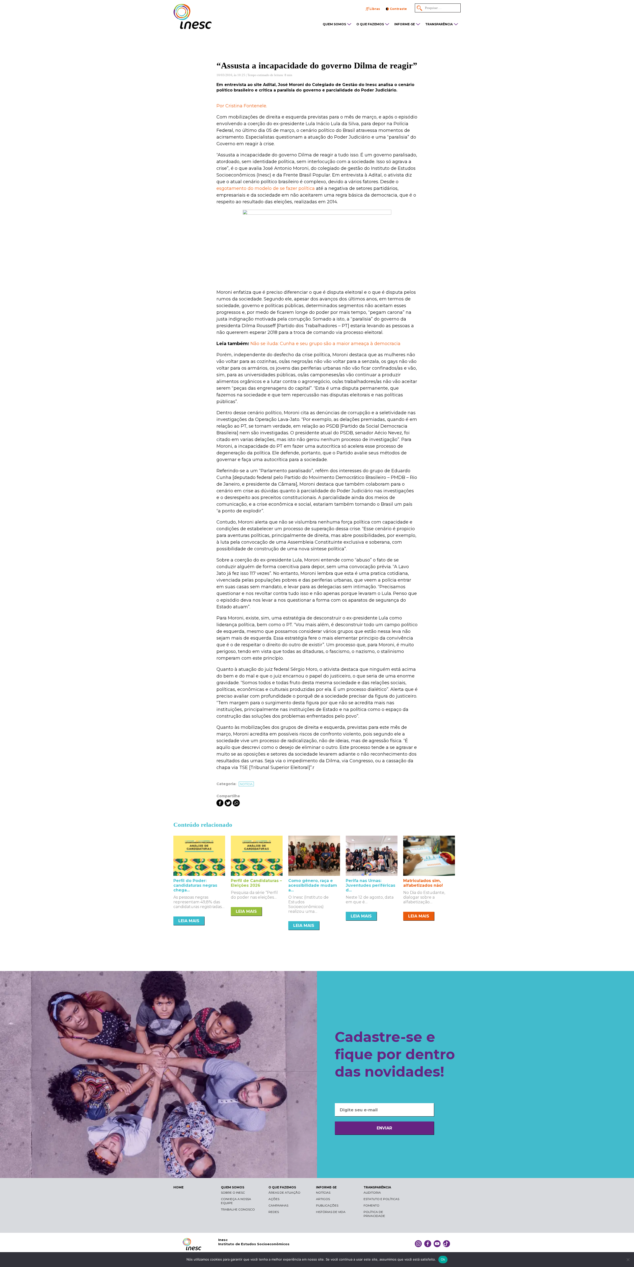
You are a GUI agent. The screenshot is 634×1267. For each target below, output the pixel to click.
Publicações (327, 1205)
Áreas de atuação (284, 1192)
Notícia (246, 784)
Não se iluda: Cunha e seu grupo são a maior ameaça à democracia (325, 343)
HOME (178, 1187)
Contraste (398, 9)
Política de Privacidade (374, 1214)
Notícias (323, 1192)
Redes (273, 1212)
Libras (375, 9)
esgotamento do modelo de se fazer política (265, 188)
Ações (273, 1199)
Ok (443, 1259)
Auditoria (372, 1192)
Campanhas (278, 1205)
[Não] (627, 1259)
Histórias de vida (330, 1212)
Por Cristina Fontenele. (241, 106)
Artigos (323, 1199)
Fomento (371, 1205)
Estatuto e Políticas (381, 1199)
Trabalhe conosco (238, 1209)
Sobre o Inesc (233, 1192)
